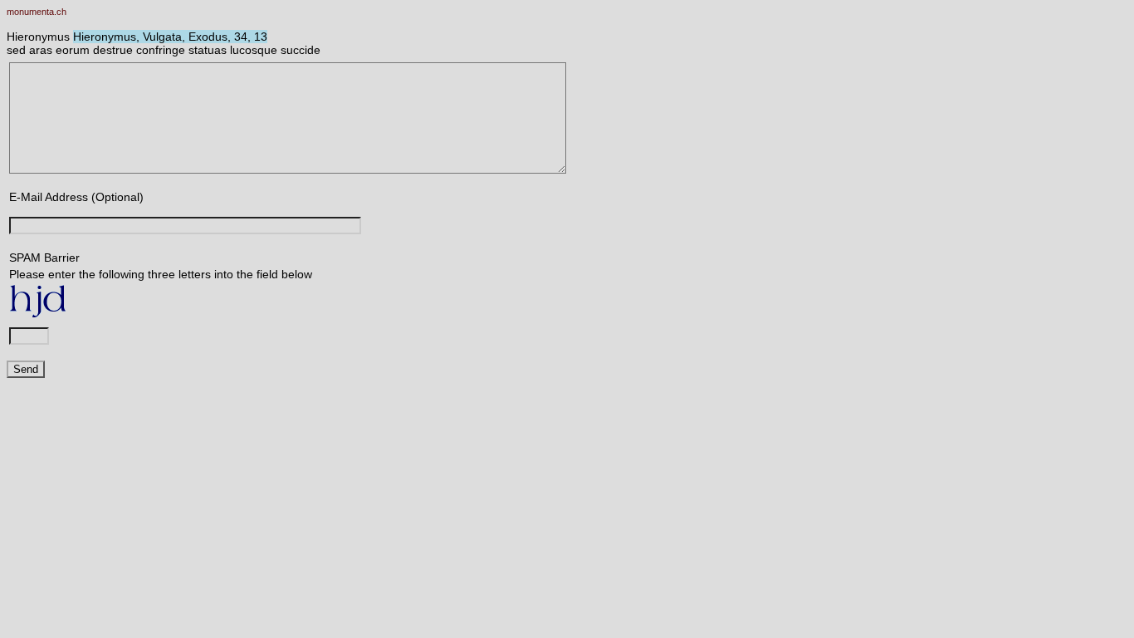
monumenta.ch (36, 12)
